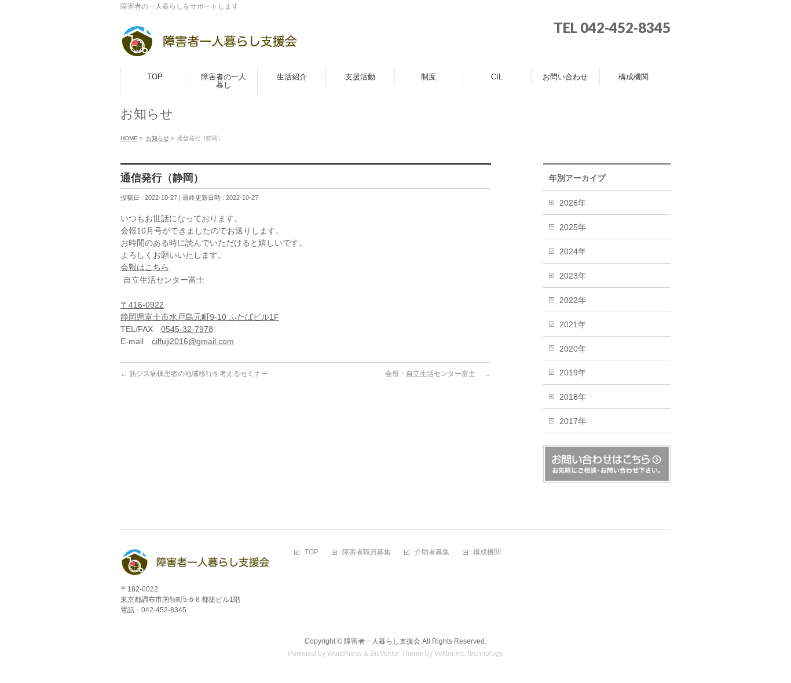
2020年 (572, 348)
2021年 (572, 324)
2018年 (572, 396)
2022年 (572, 300)
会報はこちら (144, 267)
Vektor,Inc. (450, 653)
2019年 (572, 372)
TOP (311, 552)
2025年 (572, 227)
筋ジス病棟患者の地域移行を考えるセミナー (194, 374)
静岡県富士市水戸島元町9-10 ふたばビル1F (199, 317)
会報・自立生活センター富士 (438, 374)
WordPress (344, 653)
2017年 (572, 421)
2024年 (572, 251)
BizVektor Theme (396, 653)
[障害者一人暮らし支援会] (209, 45)
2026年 (572, 202)
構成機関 (487, 552)
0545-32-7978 (187, 329)
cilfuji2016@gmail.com (193, 341)
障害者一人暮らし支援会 (382, 641)
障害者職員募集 (366, 552)
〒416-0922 (142, 304)
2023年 (572, 275)
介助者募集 (432, 552)
